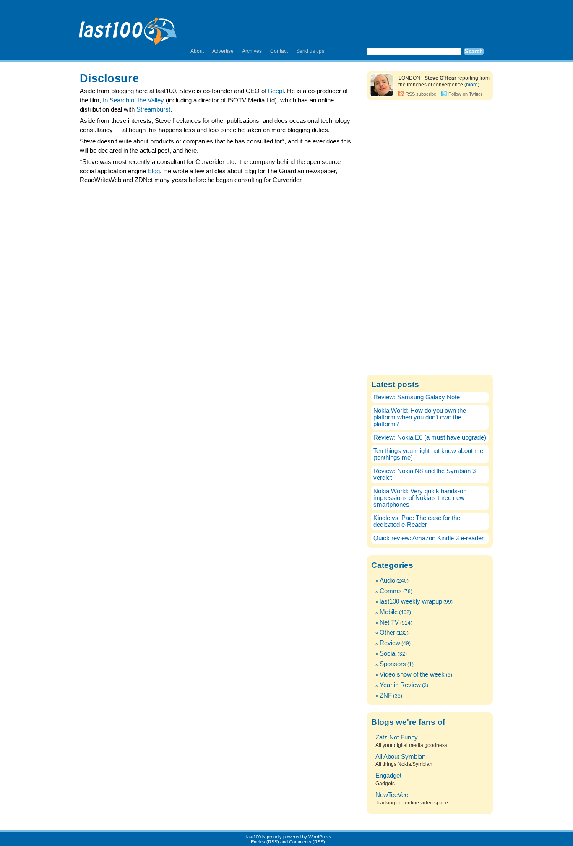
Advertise (223, 51)
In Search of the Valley (133, 100)
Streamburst (153, 109)
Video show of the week (412, 674)
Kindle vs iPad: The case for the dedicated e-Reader (416, 521)
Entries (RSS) (265, 841)
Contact (279, 51)
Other (387, 632)
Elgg (154, 171)
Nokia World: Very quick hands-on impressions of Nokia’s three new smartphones (419, 498)
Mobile (389, 612)
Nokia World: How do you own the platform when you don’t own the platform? (419, 417)
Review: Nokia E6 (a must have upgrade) (429, 437)
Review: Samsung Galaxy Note (416, 397)
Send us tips (310, 51)
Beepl (276, 91)
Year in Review (400, 685)
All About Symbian (400, 756)
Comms (391, 591)
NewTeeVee (391, 794)
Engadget (388, 775)
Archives (252, 51)
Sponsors (393, 664)
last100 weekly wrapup (411, 601)
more (472, 85)
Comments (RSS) (307, 841)
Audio (387, 580)
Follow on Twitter (465, 93)
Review (390, 643)
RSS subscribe (421, 93)
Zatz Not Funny (396, 737)
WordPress (319, 836)
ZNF (386, 695)
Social (388, 653)
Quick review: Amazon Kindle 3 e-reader (428, 538)
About (197, 51)
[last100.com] (128, 28)
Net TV (389, 622)
